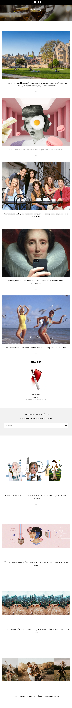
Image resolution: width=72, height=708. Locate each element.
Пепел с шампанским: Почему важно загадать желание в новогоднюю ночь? (36, 563)
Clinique (36, 397)
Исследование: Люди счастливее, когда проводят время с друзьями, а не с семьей (36, 215)
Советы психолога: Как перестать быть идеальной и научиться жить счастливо (36, 497)
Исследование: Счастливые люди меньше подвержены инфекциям (36, 347)
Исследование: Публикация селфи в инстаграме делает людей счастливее (36, 282)
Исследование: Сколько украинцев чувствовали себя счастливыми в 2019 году (36, 630)
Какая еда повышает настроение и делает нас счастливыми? (36, 149)
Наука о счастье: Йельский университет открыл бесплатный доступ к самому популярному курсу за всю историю (36, 84)
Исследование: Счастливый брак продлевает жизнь (36, 696)
